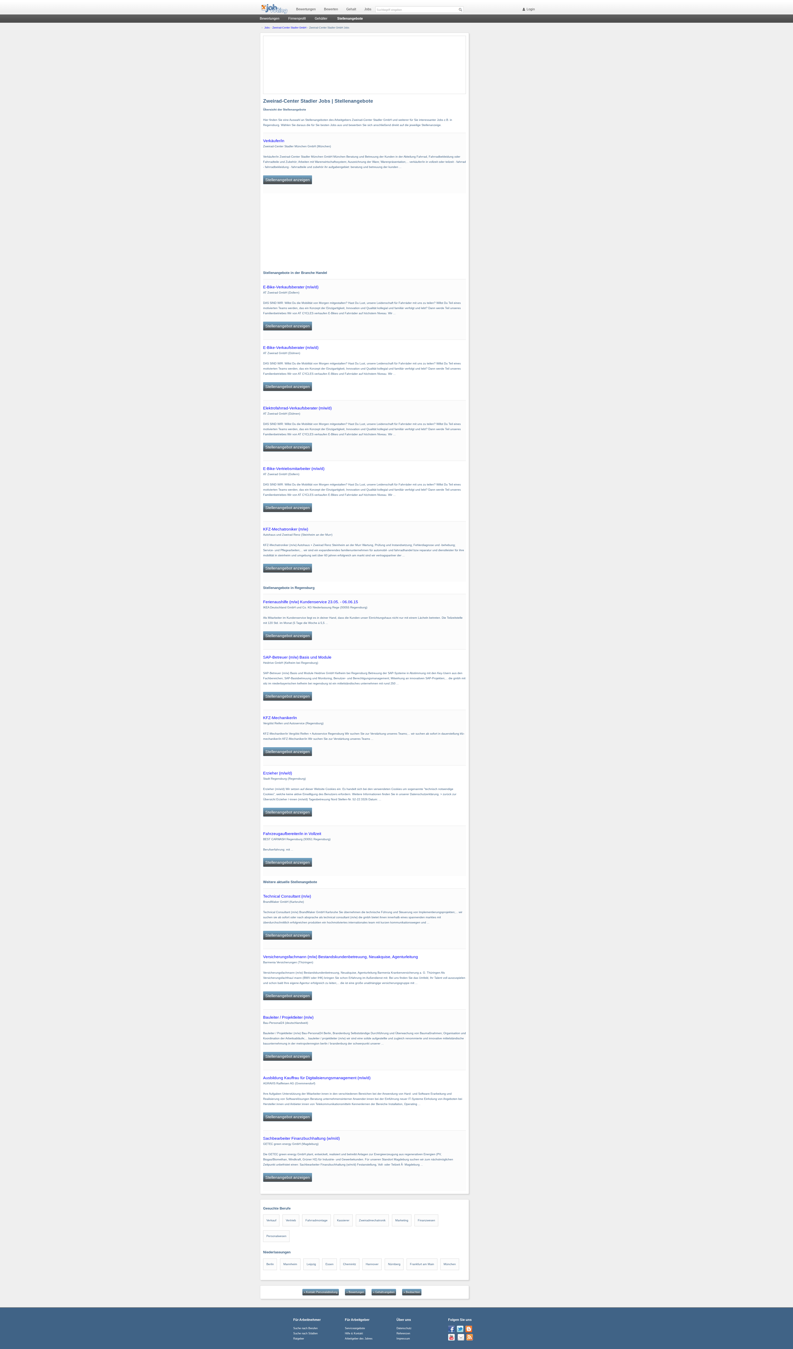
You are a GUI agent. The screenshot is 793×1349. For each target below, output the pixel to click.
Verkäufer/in (273, 141)
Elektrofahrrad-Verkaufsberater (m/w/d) (297, 408)
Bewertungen (306, 9)
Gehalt (351, 9)
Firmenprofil (297, 18)
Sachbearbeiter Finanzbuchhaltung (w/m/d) (301, 1138)
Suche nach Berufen (305, 1328)
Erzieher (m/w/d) (277, 773)
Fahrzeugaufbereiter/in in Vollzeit (292, 834)
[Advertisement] (364, 65)
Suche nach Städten (305, 1333)
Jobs (367, 9)
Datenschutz (404, 1328)
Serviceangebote (355, 1328)
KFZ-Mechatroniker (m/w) (285, 529)
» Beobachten (412, 1292)
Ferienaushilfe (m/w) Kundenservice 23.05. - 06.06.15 (310, 602)
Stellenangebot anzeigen (287, 180)
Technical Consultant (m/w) (287, 896)
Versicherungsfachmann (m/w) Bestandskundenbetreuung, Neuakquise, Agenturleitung (340, 957)
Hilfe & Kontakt (354, 1333)
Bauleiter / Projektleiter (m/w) (288, 1017)
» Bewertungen (355, 1292)
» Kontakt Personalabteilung (320, 1292)
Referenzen (403, 1333)
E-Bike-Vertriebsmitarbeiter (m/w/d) (293, 468)
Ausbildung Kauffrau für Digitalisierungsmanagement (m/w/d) (316, 1078)
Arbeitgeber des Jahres (359, 1338)
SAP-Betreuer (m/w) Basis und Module (297, 657)
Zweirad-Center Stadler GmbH (289, 27)
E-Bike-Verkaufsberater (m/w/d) (290, 287)
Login (531, 9)
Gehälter (321, 18)
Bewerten (331, 9)
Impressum (403, 1338)
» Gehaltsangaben (384, 1292)
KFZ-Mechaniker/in (280, 718)
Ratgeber (298, 1338)
